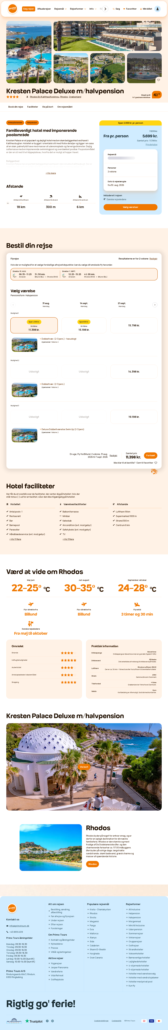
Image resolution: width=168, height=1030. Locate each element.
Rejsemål (112, 154)
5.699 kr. (150, 136)
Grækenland (75, 96)
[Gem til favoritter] (158, 80)
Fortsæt (150, 455)
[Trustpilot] (34, 1021)
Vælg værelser (130, 207)
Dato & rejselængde (117, 181)
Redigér (113, 455)
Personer (112, 168)
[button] (84, 344)
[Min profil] (157, 9)
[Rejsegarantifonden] (14, 1021)
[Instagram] (52, 1021)
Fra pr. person (116, 136)
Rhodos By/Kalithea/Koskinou (44, 96)
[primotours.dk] (12, 909)
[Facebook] (47, 1021)
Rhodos (64, 96)
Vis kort (84, 766)
